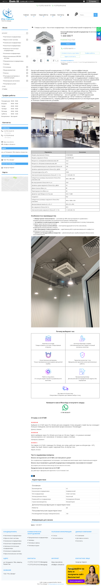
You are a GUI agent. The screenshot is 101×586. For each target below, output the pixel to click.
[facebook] (32, 476)
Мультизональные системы (13, 554)
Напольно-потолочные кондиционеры (11, 49)
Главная (26, 15)
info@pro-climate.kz (9, 144)
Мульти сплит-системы (11, 538)
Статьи (54, 535)
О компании (80, 535)
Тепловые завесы (34, 543)
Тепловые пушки (34, 545)
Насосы (6, 73)
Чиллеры (7, 64)
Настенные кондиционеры (12, 37)
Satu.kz (59, 582)
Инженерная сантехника (12, 81)
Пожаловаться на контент (56, 584)
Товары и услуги (40, 27)
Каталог (33, 15)
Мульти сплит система (11, 40)
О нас (4, 86)
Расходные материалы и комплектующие (12, 77)
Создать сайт (24, 1)
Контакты (60, 15)
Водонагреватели (9, 70)
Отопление (7, 67)
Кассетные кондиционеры (55, 27)
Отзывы (52, 15)
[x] (34, 476)
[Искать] (96, 15)
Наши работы (43, 15)
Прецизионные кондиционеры (13, 61)
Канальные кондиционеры (12, 43)
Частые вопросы (57, 538)
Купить (68, 44)
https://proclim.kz (8, 142)
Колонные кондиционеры (12, 53)
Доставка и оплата (82, 538)
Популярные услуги (10, 84)
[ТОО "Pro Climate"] (7, 14)
